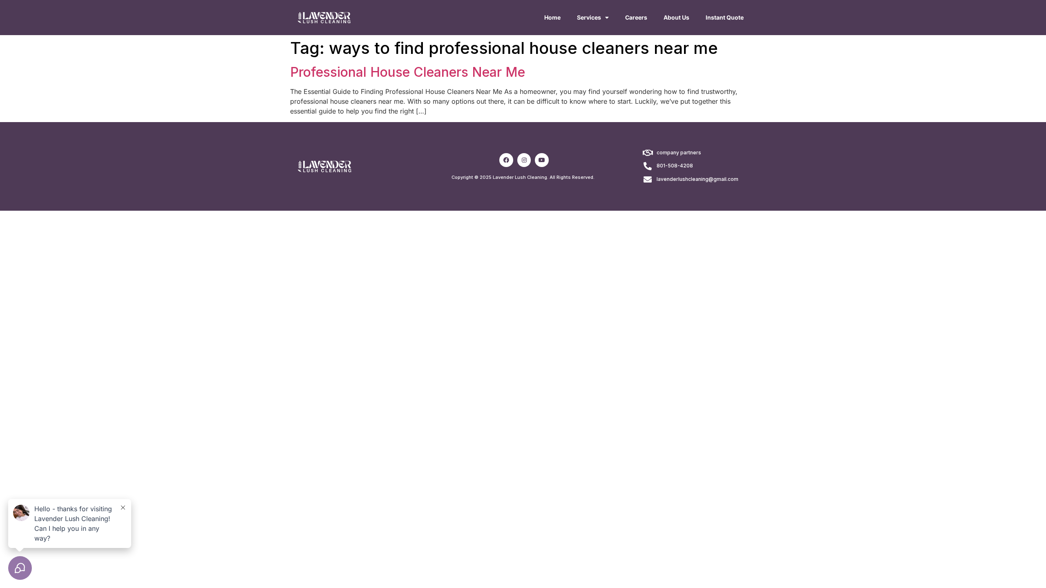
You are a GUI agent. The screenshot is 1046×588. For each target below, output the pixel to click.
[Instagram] (524, 160)
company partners (679, 152)
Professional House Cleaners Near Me (407, 72)
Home (552, 17)
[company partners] (648, 153)
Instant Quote (725, 17)
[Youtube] (542, 160)
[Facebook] (506, 160)
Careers (636, 17)
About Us (676, 17)
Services (589, 17)
